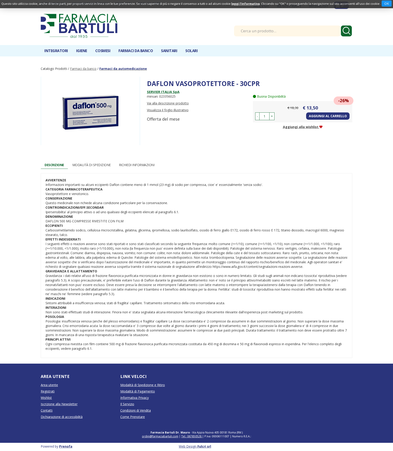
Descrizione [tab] (54, 165)
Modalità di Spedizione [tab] (91, 165)
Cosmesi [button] (103, 50)
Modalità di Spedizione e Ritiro (142, 385)
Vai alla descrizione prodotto (168, 103)
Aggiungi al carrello (328, 116)
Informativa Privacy (134, 397)
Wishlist (46, 397)
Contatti (47, 410)
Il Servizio (127, 404)
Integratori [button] (56, 50)
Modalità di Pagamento (137, 391)
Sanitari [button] (169, 50)
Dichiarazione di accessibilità (62, 417)
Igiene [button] (81, 50)
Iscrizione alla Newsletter (59, 404)
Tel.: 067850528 (191, 436)
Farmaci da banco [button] (135, 50)
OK (386, 3)
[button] (257, 116)
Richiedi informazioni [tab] (137, 165)
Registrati (48, 391)
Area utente (49, 385)
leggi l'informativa (245, 4)
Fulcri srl (204, 446)
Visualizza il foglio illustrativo (168, 110)
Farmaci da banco (83, 68)
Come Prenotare (132, 417)
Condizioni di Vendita (135, 410)
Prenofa (65, 446)
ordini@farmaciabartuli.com (160, 436)
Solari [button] (191, 50)
